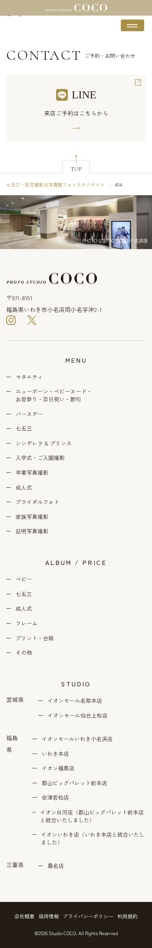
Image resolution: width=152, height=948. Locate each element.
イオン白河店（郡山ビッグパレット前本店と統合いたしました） (92, 816)
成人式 (24, 487)
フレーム (26, 623)
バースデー (29, 414)
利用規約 (127, 916)
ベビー (24, 579)
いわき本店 (55, 753)
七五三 (24, 428)
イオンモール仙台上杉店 (78, 715)
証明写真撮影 (32, 531)
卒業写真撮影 (32, 472)
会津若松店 (55, 797)
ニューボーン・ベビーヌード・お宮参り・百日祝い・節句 (54, 395)
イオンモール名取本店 (75, 700)
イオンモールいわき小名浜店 (77, 739)
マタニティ (29, 377)
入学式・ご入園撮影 (40, 458)
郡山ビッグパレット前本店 (74, 783)
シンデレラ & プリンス (44, 443)
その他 (24, 652)
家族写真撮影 (32, 516)
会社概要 (24, 916)
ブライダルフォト (37, 502)
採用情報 (49, 916)
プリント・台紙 (35, 638)
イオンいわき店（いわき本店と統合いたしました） (93, 838)
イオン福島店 (58, 768)
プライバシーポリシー (88, 916)
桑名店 (56, 866)
